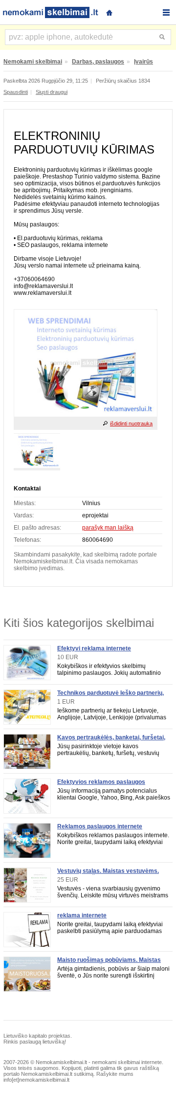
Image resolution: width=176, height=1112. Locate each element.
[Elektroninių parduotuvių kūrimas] (85, 414)
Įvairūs (143, 61)
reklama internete (82, 915)
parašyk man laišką (107, 527)
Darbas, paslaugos (98, 61)
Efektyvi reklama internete (94, 648)
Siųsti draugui (51, 92)
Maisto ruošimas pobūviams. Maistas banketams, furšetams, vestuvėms (109, 963)
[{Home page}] (109, 11)
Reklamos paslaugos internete (99, 826)
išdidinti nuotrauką (131, 423)
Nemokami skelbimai (32, 61)
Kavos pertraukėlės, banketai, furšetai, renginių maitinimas (111, 741)
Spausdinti (15, 92)
